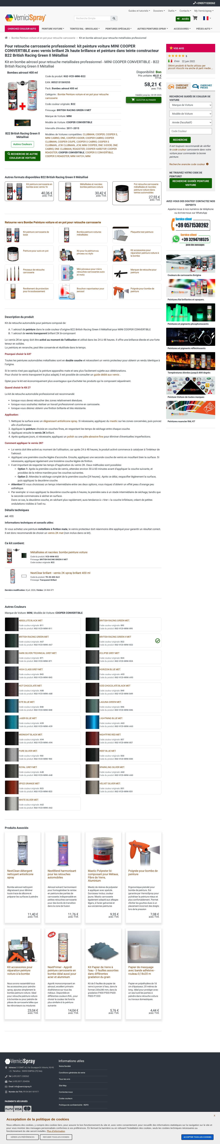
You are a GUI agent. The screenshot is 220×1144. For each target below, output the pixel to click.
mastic (114, 421)
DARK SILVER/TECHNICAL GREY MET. (38, 653)
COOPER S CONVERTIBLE (99, 152)
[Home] (6, 37)
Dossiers (158, 11)
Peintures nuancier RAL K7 (181, 421)
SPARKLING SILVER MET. (112, 767)
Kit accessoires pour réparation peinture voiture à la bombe (145, 253)
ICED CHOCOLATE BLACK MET (115, 685)
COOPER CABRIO (95, 138)
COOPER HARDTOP (96, 148)
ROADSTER (79, 148)
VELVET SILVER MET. (110, 783)
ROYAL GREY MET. (28, 767)
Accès (185, 19)
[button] (207, 18)
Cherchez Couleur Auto (22, 28)
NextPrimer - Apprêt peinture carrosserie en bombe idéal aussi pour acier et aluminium (62, 972)
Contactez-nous (66, 1092)
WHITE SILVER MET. (29, 799)
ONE (62, 138)
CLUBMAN (88, 134)
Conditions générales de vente (72, 1073)
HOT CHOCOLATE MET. (30, 685)
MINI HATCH (77, 156)
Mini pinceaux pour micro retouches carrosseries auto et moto (91, 272)
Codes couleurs (65, 1098)
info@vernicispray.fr (23, 1086)
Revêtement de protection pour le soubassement (36, 290)
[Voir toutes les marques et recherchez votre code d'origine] (190, 385)
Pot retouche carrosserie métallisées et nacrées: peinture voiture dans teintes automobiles (146, 188)
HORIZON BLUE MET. (110, 669)
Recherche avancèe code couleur (187, 164)
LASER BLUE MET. (28, 718)
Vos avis (178, 48)
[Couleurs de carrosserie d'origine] (190, 263)
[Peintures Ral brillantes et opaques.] (190, 287)
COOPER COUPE (66, 141)
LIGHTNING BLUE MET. (111, 718)
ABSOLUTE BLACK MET (31, 620)
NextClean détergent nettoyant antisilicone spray (20, 874)
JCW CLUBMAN (66, 145)
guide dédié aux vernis (107, 374)
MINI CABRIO (52, 138)
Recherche (180, 139)
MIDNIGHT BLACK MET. (31, 734)
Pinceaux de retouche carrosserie (33, 271)
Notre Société (65, 1066)
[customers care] (190, 223)
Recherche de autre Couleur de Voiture (23, 156)
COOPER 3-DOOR (75, 138)
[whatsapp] (190, 239)
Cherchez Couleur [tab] (182, 86)
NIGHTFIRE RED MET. (110, 734)
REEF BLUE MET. (108, 751)
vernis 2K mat (55, 532)
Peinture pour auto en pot (35, 250)
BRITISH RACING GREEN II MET (115, 637)
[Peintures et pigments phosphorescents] (190, 312)
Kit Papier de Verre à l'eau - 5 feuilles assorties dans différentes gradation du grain (103, 972)
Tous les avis (64, 1079)
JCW (78, 145)
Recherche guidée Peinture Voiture (190, 183)
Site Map (63, 1085)
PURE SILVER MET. (28, 751)
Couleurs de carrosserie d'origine (184, 275)
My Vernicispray (203, 11)
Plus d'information (56, 1131)
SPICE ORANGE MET (29, 783)
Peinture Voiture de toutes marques (186, 397)
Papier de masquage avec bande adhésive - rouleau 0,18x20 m (141, 970)
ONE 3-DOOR (105, 145)
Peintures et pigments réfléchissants (187, 348)
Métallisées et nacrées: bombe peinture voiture (91, 185)
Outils (171, 11)
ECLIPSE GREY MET (109, 653)
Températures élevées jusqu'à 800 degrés (189, 372)
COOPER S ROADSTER (57, 156)
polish (70, 436)
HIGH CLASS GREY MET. (31, 669)
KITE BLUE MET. (27, 702)
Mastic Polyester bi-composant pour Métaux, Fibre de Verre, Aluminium (103, 875)
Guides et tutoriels (138, 11)
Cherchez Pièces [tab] (206, 86)
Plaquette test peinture (142, 232)
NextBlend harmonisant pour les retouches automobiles (62, 874)
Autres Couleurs (22, 144)
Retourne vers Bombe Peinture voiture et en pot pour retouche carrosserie (53, 222)
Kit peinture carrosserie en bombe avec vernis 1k (39, 185)
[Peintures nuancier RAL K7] (190, 409)
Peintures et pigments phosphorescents (188, 324)
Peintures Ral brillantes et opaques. (186, 299)
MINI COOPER (89, 145)
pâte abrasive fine (93, 436)
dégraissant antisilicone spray (60, 421)
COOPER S (111, 134)
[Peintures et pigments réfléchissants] (190, 336)
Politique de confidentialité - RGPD (74, 1105)
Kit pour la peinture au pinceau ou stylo (88, 252)
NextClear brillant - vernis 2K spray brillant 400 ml (60, 573)
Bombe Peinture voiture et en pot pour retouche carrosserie (43, 37)
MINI (88, 156)
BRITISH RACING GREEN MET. (115, 620)
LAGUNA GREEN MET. (110, 702)
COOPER (100, 134)
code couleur (179, 149)
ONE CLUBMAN (63, 148)
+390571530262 (205, 3)
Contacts (184, 11)
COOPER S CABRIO (87, 141)
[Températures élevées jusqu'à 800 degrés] (190, 361)
